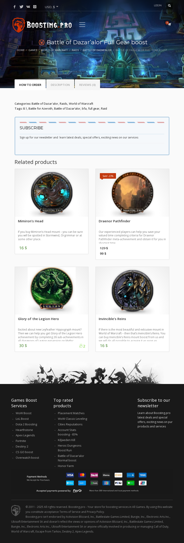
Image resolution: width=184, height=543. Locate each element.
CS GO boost (24, 452)
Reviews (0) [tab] (87, 85)
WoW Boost (23, 413)
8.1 (25, 108)
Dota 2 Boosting (26, 424)
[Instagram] (34, 6)
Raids (63, 104)
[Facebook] (14, 6)
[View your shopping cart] (169, 24)
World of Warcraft (81, 104)
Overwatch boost (27, 458)
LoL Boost (22, 419)
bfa (84, 108)
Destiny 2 (22, 446)
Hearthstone (24, 430)
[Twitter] (21, 6)
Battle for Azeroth (40, 108)
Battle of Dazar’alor (67, 108)
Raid (104, 108)
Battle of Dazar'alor (45, 104)
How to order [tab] (30, 85)
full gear (93, 108)
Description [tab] (60, 85)
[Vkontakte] (28, 6)
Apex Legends (25, 435)
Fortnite (21, 441)
